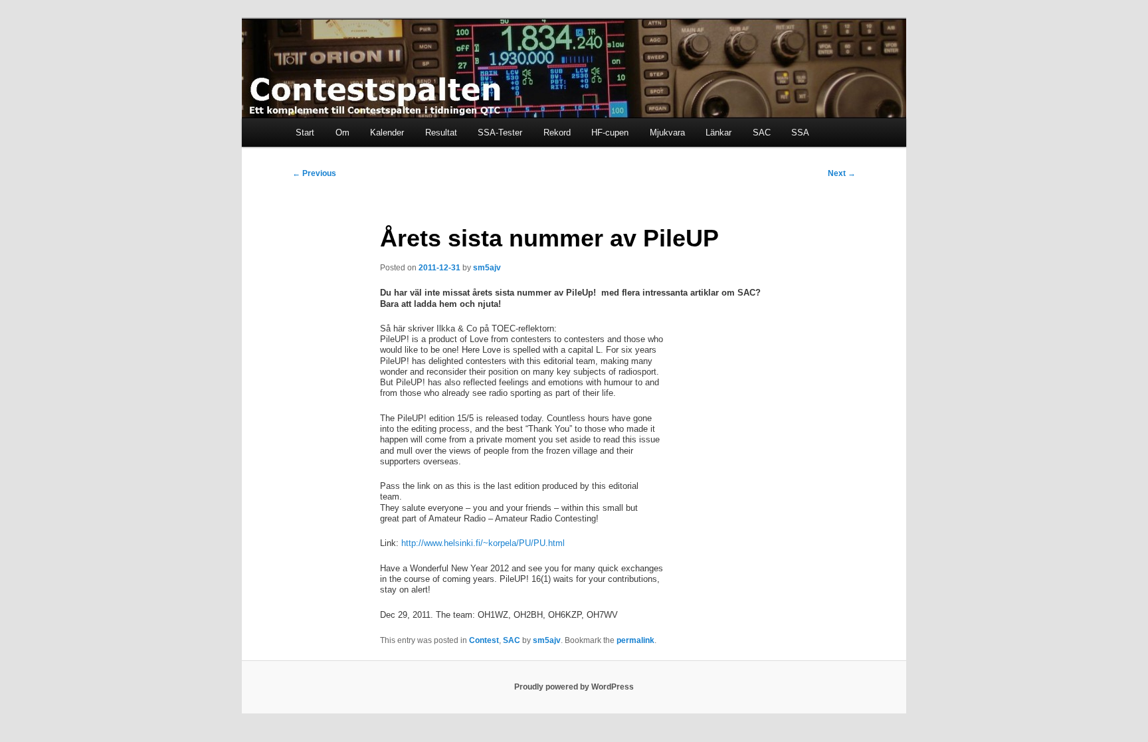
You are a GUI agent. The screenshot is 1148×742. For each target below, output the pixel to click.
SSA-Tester (500, 133)
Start (305, 133)
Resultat (441, 133)
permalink (635, 640)
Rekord (557, 133)
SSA (800, 133)
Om (342, 133)
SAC (762, 133)
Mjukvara (667, 133)
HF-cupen (609, 133)
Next (842, 173)
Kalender (387, 133)
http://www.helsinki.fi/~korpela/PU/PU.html (483, 543)
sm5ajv (487, 267)
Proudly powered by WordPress (574, 687)
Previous (314, 173)
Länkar (718, 133)
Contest (484, 640)
